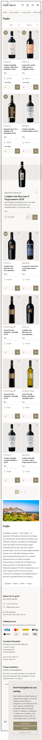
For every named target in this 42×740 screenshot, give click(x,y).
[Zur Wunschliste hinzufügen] (19, 32)
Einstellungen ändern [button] (25, 732)
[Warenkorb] (27, 5)
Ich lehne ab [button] (25, 728)
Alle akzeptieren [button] (25, 723)
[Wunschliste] (22, 5)
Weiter (25, 492)
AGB (5, 721)
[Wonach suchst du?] (32, 5)
